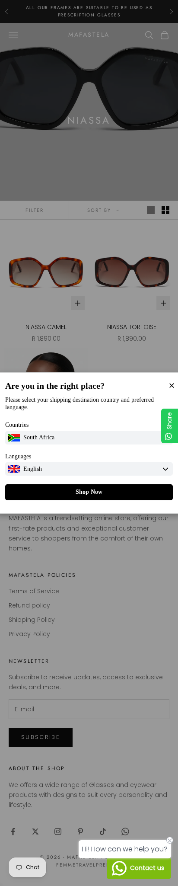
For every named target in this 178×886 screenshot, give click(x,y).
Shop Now (89, 492)
